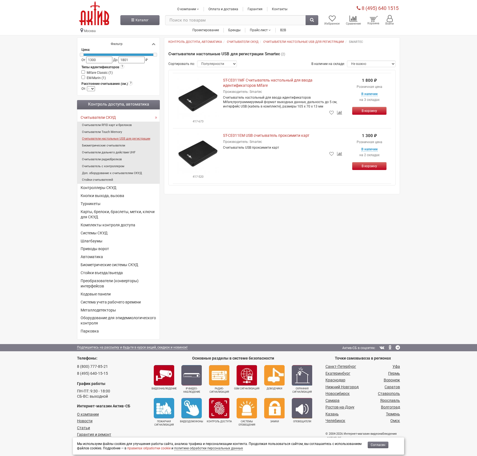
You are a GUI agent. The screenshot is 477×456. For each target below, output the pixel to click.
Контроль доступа (219, 421)
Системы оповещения (247, 423)
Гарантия (255, 9)
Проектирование (205, 30)
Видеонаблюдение (164, 388)
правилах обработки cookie (149, 448)
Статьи (83, 428)
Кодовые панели (96, 294)
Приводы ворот (95, 249)
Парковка (90, 331)
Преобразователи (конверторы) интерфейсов (110, 283)
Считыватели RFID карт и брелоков (107, 125)
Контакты (279, 9)
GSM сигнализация (246, 388)
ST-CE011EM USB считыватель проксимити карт (266, 135)
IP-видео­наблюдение (191, 390)
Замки (274, 421)
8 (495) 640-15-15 (92, 373)
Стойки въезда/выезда (102, 273)
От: (84, 89)
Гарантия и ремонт (94, 434)
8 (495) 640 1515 (380, 8)
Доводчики (274, 388)
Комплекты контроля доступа (108, 225)
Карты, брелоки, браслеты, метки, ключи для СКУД (118, 214)
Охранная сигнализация (302, 390)
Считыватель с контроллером (103, 166)
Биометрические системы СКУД (109, 265)
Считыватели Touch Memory (102, 132)
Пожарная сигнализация (164, 423)
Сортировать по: (181, 64)
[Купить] (369, 111)
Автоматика (92, 257)
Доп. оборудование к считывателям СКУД (112, 173)
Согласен (378, 445)
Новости (84, 421)
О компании (88, 414)
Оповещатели (302, 421)
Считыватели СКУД (98, 117)
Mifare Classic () (100, 73)
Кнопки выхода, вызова (102, 195)
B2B (283, 30)
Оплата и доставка (223, 9)
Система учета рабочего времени (111, 302)
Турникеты (90, 203)
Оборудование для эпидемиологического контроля (118, 320)
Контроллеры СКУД (98, 187)
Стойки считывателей (97, 180)
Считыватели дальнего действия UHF (109, 152)
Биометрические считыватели (103, 145)
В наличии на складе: (328, 64)
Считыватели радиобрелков (102, 159)
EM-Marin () (96, 78)
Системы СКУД (94, 233)
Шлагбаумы (91, 241)
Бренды (234, 30)
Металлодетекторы (98, 310)
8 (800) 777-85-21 (92, 366)
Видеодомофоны (191, 421)
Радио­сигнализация (219, 390)
